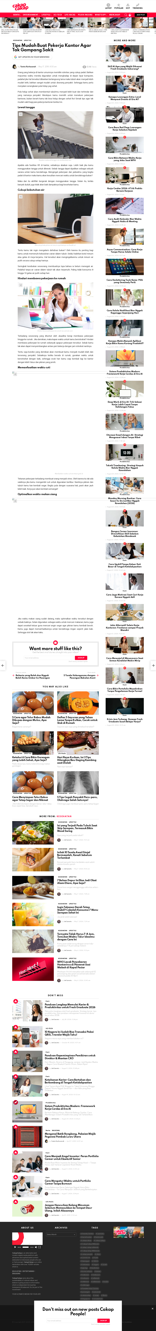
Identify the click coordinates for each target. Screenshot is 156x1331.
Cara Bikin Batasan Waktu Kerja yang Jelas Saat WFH (76, 31)
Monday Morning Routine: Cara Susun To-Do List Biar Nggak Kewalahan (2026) (124, 500)
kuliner (98, 1271)
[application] (27, 1240)
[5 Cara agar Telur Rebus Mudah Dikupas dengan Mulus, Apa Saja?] (33, 703)
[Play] (15, 1247)
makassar (96, 1275)
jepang (84, 1268)
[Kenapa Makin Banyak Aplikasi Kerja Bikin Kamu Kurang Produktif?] (125, 328)
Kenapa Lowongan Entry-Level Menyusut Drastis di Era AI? (32, 31)
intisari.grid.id (78, 474)
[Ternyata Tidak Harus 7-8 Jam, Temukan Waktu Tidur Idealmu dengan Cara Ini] (33, 941)
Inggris (95, 1264)
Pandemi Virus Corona (90, 1288)
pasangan (86, 1292)
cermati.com (68, 331)
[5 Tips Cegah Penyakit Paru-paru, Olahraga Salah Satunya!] (78, 783)
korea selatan (87, 1271)
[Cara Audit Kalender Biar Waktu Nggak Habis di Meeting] (121, 22)
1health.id (72, 245)
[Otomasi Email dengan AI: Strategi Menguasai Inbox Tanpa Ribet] (125, 422)
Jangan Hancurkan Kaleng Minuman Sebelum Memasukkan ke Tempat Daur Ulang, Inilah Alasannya (68, 1208)
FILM (96, 1257)
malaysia (85, 1278)
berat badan (86, 1237)
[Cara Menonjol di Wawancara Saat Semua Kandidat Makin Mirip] (125, 645)
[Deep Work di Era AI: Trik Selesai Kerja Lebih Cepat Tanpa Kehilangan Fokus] (125, 389)
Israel (105, 1264)
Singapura (86, 1299)
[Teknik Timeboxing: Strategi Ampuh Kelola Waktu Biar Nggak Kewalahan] (125, 452)
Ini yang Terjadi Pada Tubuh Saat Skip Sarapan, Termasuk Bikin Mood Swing (77, 828)
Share (20, 114)
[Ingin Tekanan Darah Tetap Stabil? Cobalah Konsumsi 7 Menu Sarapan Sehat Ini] (33, 914)
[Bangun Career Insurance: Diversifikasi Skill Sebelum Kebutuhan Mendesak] (125, 518)
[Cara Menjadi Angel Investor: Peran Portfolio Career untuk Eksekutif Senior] (27, 1162)
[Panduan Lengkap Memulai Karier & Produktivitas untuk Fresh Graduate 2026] (27, 1010)
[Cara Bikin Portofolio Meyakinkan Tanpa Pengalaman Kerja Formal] (125, 675)
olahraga (85, 1285)
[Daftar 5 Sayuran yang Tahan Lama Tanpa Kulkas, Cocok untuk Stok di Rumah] (78, 703)
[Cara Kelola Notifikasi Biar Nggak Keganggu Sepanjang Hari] (125, 297)
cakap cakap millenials (90, 1247)
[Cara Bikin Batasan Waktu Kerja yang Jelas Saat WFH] (77, 22)
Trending (138, 8)
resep (97, 1295)
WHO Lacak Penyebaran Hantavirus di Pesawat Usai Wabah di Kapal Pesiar (73, 965)
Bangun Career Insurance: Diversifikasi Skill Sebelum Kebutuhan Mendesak (124, 533)
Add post (141, 15)
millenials (96, 1278)
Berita (16, 15)
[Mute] (36, 1247)
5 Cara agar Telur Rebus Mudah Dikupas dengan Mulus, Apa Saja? (31, 720)
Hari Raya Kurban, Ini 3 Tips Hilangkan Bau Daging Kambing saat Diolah (76, 760)
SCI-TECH (58, 15)
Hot (128, 8)
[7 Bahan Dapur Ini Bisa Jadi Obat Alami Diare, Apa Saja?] (33, 887)
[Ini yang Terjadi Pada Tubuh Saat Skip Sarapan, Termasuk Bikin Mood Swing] (33, 833)
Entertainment (30, 15)
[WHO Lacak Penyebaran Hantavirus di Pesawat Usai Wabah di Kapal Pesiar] (33, 969)
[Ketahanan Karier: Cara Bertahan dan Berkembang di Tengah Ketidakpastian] (27, 1086)
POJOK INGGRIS (85, 15)
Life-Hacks (70, 15)
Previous (1, 26)
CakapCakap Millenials (90, 1244)
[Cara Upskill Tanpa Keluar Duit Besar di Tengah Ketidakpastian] (125, 551)
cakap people (87, 1254)
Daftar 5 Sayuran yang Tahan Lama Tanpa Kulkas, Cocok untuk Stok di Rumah (77, 720)
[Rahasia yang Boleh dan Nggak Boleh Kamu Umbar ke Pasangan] (2, 665)
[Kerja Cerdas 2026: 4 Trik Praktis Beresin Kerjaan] (99, 22)
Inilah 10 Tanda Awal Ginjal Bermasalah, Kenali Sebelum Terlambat (74, 855)
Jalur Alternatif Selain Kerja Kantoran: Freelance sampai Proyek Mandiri (124, 627)
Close (152, 1308)
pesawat (97, 1292)
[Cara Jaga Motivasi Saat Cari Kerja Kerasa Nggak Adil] (125, 582)
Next (155, 26)
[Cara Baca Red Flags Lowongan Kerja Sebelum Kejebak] (55, 22)
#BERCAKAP (114, 15)
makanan (85, 1275)
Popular (118, 8)
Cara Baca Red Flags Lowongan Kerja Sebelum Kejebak (54, 31)
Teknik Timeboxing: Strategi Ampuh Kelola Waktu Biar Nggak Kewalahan (124, 468)
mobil (106, 1281)
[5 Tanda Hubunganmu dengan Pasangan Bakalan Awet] (153, 665)
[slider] (26, 1247)
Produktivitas (51, 1103)
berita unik (99, 1237)
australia (100, 1234)
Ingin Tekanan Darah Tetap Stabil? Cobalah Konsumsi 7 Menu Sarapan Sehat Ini (77, 910)
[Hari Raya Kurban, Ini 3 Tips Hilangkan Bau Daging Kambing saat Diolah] (78, 743)
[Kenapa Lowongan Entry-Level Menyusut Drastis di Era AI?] (33, 22)
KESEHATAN (17, 713)
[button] (27, 1241)
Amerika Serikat (87, 1234)
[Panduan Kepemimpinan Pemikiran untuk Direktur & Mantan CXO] (27, 1061)
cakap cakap (100, 1240)
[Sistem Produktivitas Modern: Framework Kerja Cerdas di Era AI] (27, 1111)
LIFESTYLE (45, 15)
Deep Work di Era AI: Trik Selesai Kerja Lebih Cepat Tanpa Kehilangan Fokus (125, 404)
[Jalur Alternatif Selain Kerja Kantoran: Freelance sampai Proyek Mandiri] (125, 612)
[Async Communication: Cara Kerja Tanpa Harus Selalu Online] (142, 22)
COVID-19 (86, 1257)
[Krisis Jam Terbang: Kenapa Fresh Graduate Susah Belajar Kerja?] (125, 706)
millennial (85, 1281)
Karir (47, 1001)
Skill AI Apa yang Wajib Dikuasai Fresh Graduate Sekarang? (10, 31)
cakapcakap (86, 1240)
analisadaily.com (65, 160)
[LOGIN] (129, 15)
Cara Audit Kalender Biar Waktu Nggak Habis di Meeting (120, 31)
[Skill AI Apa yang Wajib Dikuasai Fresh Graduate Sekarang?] (11, 22)
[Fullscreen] (39, 1247)
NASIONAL (56, 1130)
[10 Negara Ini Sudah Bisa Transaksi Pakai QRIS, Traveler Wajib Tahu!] (27, 1036)
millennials (96, 1281)
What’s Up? (100, 15)
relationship (86, 1295)
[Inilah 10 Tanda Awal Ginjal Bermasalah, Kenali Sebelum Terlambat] (33, 859)
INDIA (95, 1261)
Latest (108, 8)
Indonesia (85, 1264)
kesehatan (95, 1268)
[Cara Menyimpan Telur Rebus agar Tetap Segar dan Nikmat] (33, 783)
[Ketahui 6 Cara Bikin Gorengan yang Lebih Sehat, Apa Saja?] (33, 743)
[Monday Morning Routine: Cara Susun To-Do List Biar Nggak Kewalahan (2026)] (125, 485)
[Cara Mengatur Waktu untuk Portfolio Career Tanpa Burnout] (27, 1186)
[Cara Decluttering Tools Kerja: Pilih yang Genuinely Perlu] (125, 267)
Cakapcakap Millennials (90, 1251)
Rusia (105, 1295)
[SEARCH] (126, 15)
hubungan (85, 1261)
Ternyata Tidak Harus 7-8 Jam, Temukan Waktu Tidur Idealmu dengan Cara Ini (76, 937)
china (98, 1254)
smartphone (98, 1299)
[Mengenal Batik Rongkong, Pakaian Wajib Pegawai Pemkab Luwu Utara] (27, 1137)
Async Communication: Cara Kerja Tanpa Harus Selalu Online (141, 31)
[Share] (55, 135)
